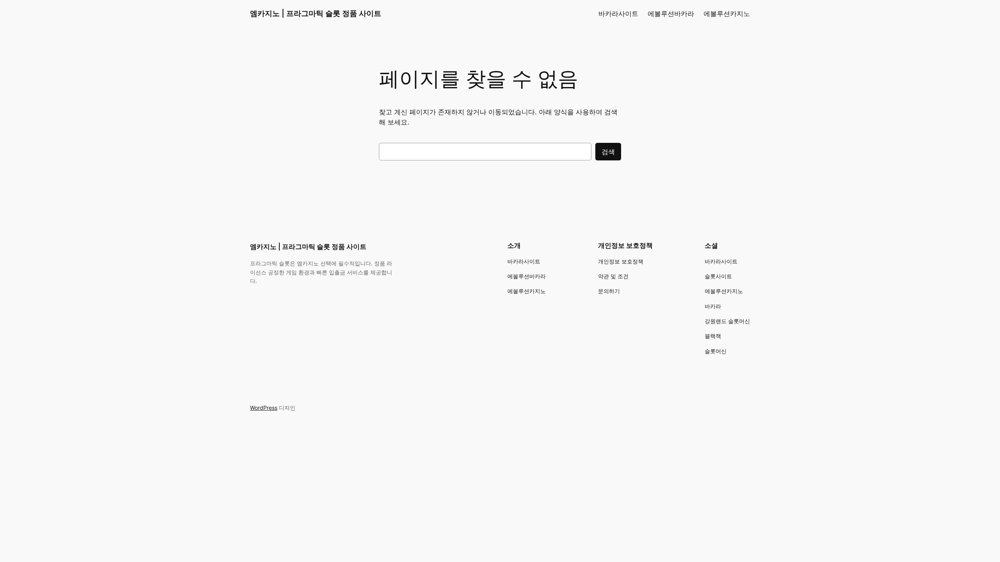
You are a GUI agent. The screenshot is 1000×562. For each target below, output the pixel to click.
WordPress (263, 407)
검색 (608, 152)
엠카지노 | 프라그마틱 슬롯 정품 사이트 (315, 13)
